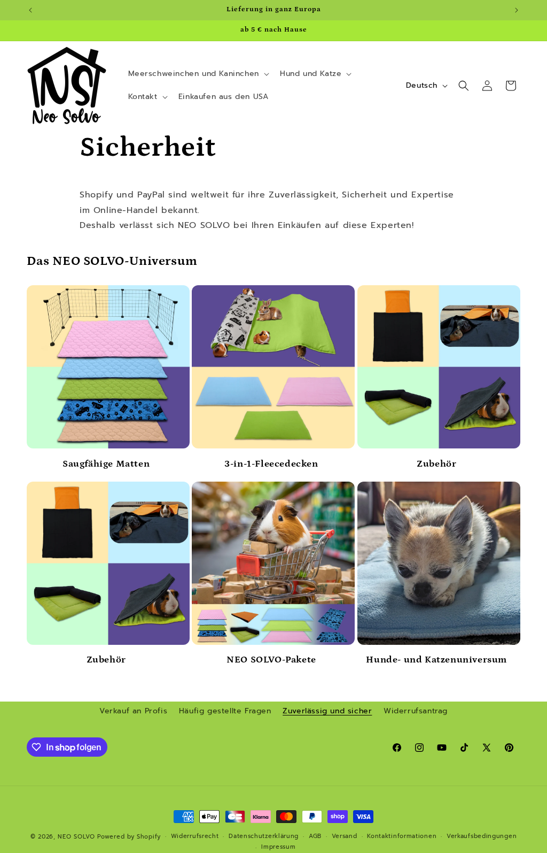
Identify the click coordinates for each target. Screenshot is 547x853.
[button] (198, 74)
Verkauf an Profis (133, 711)
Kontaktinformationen (401, 836)
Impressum (278, 846)
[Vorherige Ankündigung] (30, 10)
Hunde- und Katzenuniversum (436, 659)
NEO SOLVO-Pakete (271, 659)
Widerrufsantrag (416, 711)
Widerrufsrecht (195, 836)
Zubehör (436, 464)
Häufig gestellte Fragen (225, 711)
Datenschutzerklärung (264, 836)
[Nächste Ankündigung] (516, 10)
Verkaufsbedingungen (482, 836)
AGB (315, 836)
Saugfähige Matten (106, 464)
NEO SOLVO (76, 836)
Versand (344, 836)
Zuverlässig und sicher (327, 711)
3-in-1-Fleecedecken (271, 464)
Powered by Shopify (129, 836)
